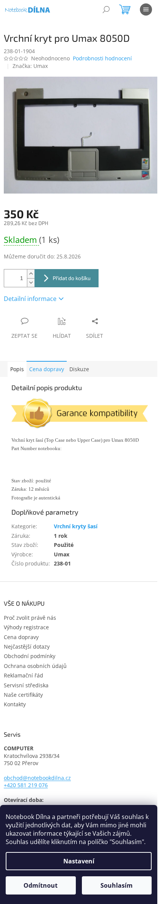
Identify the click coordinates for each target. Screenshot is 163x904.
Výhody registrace (26, 627)
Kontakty (15, 704)
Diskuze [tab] (79, 369)
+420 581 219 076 (26, 785)
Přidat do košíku (72, 278)
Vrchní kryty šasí (75, 526)
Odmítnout (41, 885)
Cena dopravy (46, 369)
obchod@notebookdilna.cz (37, 777)
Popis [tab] (17, 369)
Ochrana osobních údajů (35, 665)
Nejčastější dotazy (27, 646)
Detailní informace (30, 299)
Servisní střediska (26, 685)
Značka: (30, 65)
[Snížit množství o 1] (30, 282)
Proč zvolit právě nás (30, 617)
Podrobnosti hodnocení (102, 58)
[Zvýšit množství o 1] (30, 273)
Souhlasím (116, 885)
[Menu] (146, 9)
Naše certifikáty (23, 694)
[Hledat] (106, 9)
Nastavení (78, 861)
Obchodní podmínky (29, 656)
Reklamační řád (23, 675)
